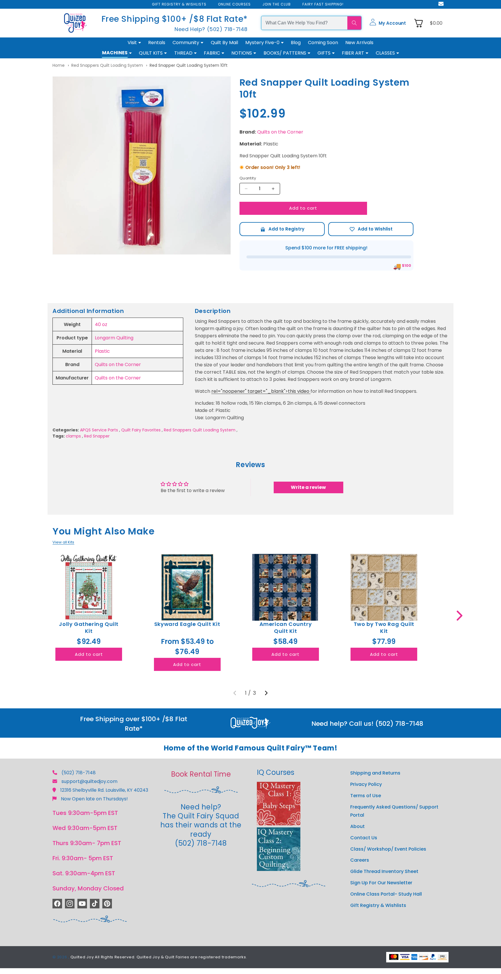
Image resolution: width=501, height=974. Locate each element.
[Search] (354, 23)
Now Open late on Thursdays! (94, 798)
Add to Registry (282, 229)
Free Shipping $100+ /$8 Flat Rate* (174, 19)
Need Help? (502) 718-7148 (211, 29)
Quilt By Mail (224, 42)
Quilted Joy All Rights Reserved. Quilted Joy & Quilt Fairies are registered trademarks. (158, 957)
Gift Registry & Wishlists (378, 905)
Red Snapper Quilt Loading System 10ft (189, 65)
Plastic (102, 351)
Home (58, 65)
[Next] (266, 693)
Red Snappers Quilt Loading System (107, 65)
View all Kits (63, 542)
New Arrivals (359, 42)
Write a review (308, 487)
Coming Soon (323, 42)
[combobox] (304, 23)
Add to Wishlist (370, 229)
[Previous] (235, 693)
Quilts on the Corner (280, 132)
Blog (296, 42)
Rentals (156, 42)
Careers (359, 860)
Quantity (247, 178)
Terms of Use (365, 795)
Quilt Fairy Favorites (141, 430)
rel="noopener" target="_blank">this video (261, 391)
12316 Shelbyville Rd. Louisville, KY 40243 (104, 790)
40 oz (101, 324)
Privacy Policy (366, 784)
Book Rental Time (201, 774)
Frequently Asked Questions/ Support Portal (394, 810)
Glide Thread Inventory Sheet (384, 871)
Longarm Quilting (114, 337)
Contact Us (363, 837)
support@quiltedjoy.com (89, 781)
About (357, 826)
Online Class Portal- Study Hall (386, 893)
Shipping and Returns (375, 773)
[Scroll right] (459, 616)
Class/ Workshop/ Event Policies (388, 848)
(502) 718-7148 (78, 772)
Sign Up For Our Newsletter (381, 882)
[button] (387, 23)
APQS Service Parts (99, 430)
